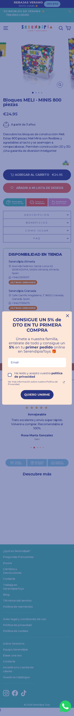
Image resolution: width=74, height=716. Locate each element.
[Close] (67, 315)
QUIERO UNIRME (37, 394)
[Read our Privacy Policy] (64, 382)
